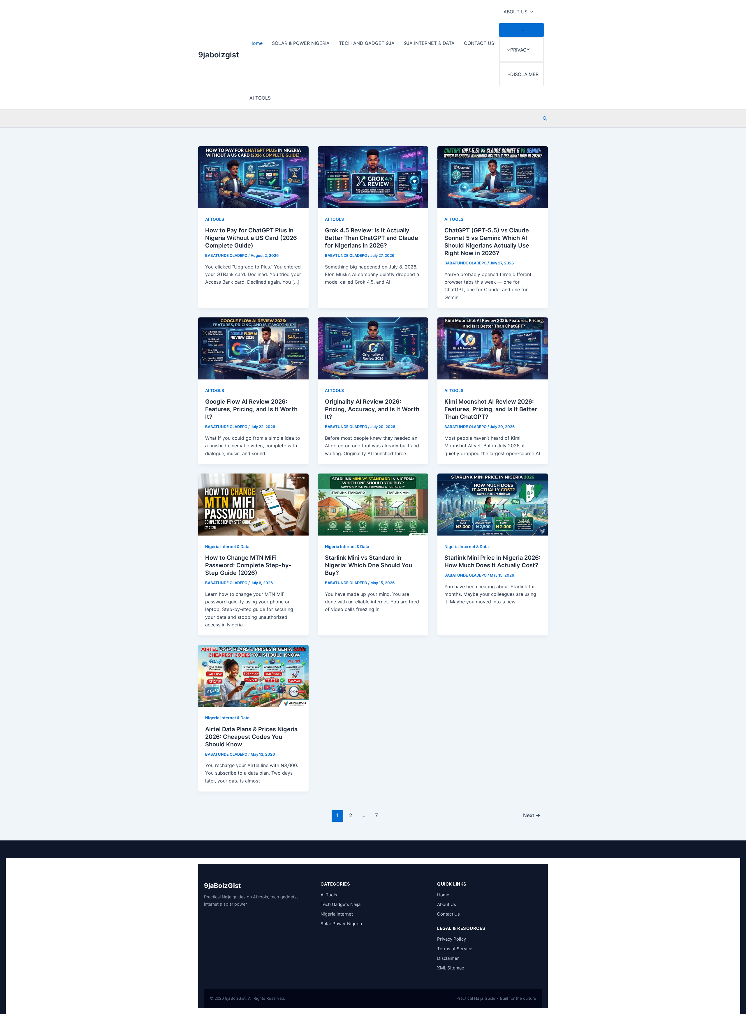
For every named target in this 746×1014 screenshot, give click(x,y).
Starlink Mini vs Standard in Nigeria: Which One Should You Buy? (368, 565)
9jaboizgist (218, 54)
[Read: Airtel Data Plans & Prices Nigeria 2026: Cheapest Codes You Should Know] (253, 675)
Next (531, 815)
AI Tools (329, 895)
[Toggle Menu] (521, 30)
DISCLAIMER (524, 74)
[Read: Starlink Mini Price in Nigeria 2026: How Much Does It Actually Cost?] (492, 504)
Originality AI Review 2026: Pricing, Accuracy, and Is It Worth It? (372, 409)
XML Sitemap (450, 968)
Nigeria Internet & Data (227, 546)
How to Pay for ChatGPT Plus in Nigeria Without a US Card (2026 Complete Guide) (251, 238)
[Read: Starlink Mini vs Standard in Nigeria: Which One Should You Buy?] (373, 504)
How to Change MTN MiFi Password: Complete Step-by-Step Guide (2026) (248, 565)
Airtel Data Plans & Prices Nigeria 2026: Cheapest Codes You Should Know (251, 737)
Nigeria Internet (337, 914)
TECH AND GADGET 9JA (367, 43)
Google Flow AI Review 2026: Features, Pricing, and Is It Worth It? (251, 409)
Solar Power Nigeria (341, 923)
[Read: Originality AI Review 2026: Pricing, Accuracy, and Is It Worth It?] (373, 348)
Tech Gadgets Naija (340, 904)
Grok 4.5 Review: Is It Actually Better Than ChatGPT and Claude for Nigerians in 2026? (371, 238)
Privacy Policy (451, 939)
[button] (530, 11)
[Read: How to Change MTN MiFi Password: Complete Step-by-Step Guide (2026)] (253, 504)
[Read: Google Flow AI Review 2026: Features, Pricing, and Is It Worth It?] (253, 348)
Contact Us (448, 914)
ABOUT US (515, 12)
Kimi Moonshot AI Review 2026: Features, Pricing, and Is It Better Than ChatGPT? (490, 409)
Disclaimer (448, 958)
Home (256, 43)
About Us (446, 904)
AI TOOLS (260, 98)
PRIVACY (520, 50)
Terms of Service (454, 948)
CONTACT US (479, 43)
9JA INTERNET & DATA (429, 43)
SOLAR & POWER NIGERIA (301, 43)
